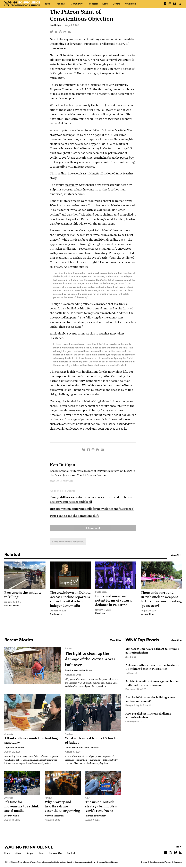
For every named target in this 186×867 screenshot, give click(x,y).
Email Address (67, 35)
